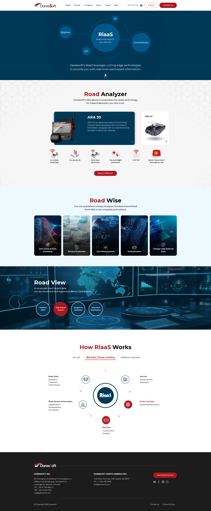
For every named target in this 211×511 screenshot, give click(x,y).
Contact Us (168, 5)
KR (133, 5)
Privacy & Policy (169, 504)
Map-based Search (60, 309)
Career (108, 5)
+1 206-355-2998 (104, 482)
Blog (116, 5)
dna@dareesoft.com (102, 484)
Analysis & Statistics (78, 309)
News (98, 5)
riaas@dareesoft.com (42, 493)
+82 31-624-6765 (45, 490)
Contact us (154, 504)
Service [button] (77, 5)
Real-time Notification (96, 309)
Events (151, 5)
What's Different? (105, 173)
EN (129, 5)
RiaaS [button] (67, 5)
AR (137, 5)
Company (88, 5)
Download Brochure (165, 475)
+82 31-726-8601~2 (45, 487)
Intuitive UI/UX (43, 309)
